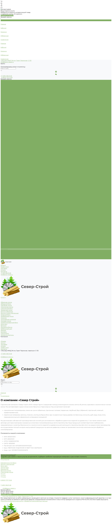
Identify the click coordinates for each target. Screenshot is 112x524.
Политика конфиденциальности (12, 501)
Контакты (4, 257)
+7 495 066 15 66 (6, 273)
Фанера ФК (4, 469)
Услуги (3, 250)
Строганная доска (7, 472)
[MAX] (56, 74)
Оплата (3, 254)
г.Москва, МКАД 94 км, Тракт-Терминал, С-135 (16, 60)
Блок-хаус (4, 466)
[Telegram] (56, 72)
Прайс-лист (5, 255)
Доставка (4, 252)
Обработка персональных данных (35, 501)
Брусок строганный (7, 464)
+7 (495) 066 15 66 (6, 354)
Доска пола (5, 467)
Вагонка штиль (6, 470)
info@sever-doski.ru (7, 62)
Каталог (3, 82)
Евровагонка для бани (8, 463)
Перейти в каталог (7, 15)
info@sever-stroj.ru (7, 357)
